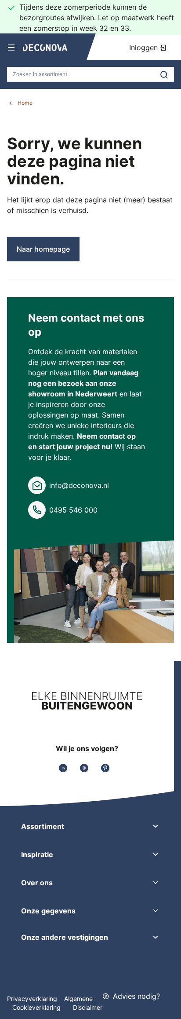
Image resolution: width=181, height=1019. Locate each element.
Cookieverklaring (37, 1007)
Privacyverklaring (32, 998)
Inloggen (144, 47)
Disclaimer (87, 1007)
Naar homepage (43, 249)
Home (25, 102)
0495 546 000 (73, 510)
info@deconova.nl (79, 485)
